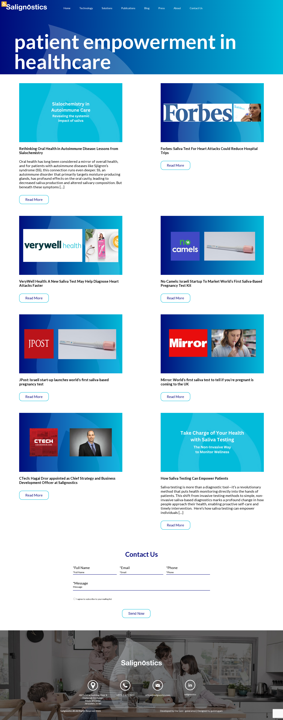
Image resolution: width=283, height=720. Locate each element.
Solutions (107, 8)
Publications (128, 8)
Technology (86, 8)
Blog (146, 8)
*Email (125, 567)
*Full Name (81, 567)
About (177, 8)
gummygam (217, 710)
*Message (80, 583)
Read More (34, 199)
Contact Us (196, 8)
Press (161, 8)
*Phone (172, 567)
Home (66, 8)
